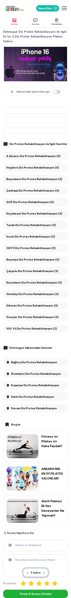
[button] (14, 21)
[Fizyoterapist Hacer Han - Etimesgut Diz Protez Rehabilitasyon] (35, 130)
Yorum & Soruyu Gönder (35, 593)
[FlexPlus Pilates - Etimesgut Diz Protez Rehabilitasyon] (35, 110)
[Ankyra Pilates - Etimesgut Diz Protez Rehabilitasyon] (35, 120)
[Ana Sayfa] (14, 8)
